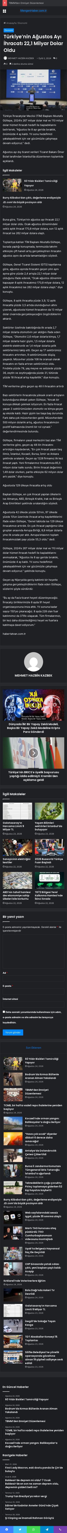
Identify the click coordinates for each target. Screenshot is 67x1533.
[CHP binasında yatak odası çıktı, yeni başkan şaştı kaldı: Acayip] (13, 1268)
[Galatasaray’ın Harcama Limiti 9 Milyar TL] (17, 811)
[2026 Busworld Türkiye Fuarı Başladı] (49, 847)
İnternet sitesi (10, 999)
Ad (5, 972)
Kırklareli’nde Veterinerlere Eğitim (25, 1281)
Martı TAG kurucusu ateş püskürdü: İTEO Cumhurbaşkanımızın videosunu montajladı (40, 1233)
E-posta (8, 985)
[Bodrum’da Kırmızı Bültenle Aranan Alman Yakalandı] (13, 1079)
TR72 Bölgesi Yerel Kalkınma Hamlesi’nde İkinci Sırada (49, 895)
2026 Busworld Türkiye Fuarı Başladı (49, 860)
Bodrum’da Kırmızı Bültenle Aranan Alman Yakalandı (42, 1076)
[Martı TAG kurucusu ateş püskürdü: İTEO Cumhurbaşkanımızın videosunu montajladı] (13, 1232)
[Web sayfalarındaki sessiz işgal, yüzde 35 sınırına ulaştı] (13, 1217)
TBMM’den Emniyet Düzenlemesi (26, 3)
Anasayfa (11, 23)
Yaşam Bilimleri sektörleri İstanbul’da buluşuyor (48, 826)
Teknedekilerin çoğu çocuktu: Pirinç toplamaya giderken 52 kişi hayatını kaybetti (43, 1186)
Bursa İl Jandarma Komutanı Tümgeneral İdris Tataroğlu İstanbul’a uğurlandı (43, 1169)
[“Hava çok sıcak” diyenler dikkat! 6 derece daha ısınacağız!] (13, 1138)
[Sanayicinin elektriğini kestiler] (17, 847)
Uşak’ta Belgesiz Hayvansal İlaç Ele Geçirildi (42, 1250)
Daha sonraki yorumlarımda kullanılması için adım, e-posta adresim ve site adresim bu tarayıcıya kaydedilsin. (32, 1017)
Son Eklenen (33, 1047)
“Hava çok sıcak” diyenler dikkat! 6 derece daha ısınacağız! (41, 1137)
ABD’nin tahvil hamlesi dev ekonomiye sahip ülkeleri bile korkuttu (17, 895)
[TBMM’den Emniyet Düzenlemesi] (13, 1094)
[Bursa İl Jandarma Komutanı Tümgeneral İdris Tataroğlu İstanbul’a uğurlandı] (13, 1170)
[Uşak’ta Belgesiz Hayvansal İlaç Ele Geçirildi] (13, 1253)
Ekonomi (22, 23)
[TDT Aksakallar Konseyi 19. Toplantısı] (13, 1341)
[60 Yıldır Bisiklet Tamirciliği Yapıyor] (12, 185)
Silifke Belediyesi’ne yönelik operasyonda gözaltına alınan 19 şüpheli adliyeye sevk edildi (44, 1357)
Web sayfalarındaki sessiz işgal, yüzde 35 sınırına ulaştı (43, 1214)
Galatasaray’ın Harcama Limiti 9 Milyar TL (13, 826)
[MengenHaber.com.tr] (33, 11)
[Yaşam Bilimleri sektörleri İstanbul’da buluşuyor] (49, 811)
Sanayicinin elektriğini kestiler (16, 860)
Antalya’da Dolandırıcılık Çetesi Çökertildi (40, 1152)
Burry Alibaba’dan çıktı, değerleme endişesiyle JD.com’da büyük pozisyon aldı (33, 1201)
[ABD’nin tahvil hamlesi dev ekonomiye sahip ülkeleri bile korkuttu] (17, 880)
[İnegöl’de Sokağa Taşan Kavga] (13, 1326)
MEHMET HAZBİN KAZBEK (21, 58)
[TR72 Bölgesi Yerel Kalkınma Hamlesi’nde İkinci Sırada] (49, 880)
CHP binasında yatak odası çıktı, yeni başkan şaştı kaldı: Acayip (43, 1267)
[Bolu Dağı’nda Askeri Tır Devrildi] (13, 1295)
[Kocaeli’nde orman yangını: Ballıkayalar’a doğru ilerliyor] (13, 1123)
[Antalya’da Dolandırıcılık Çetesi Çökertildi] (13, 1155)
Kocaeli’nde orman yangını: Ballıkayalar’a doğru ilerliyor (42, 1120)
